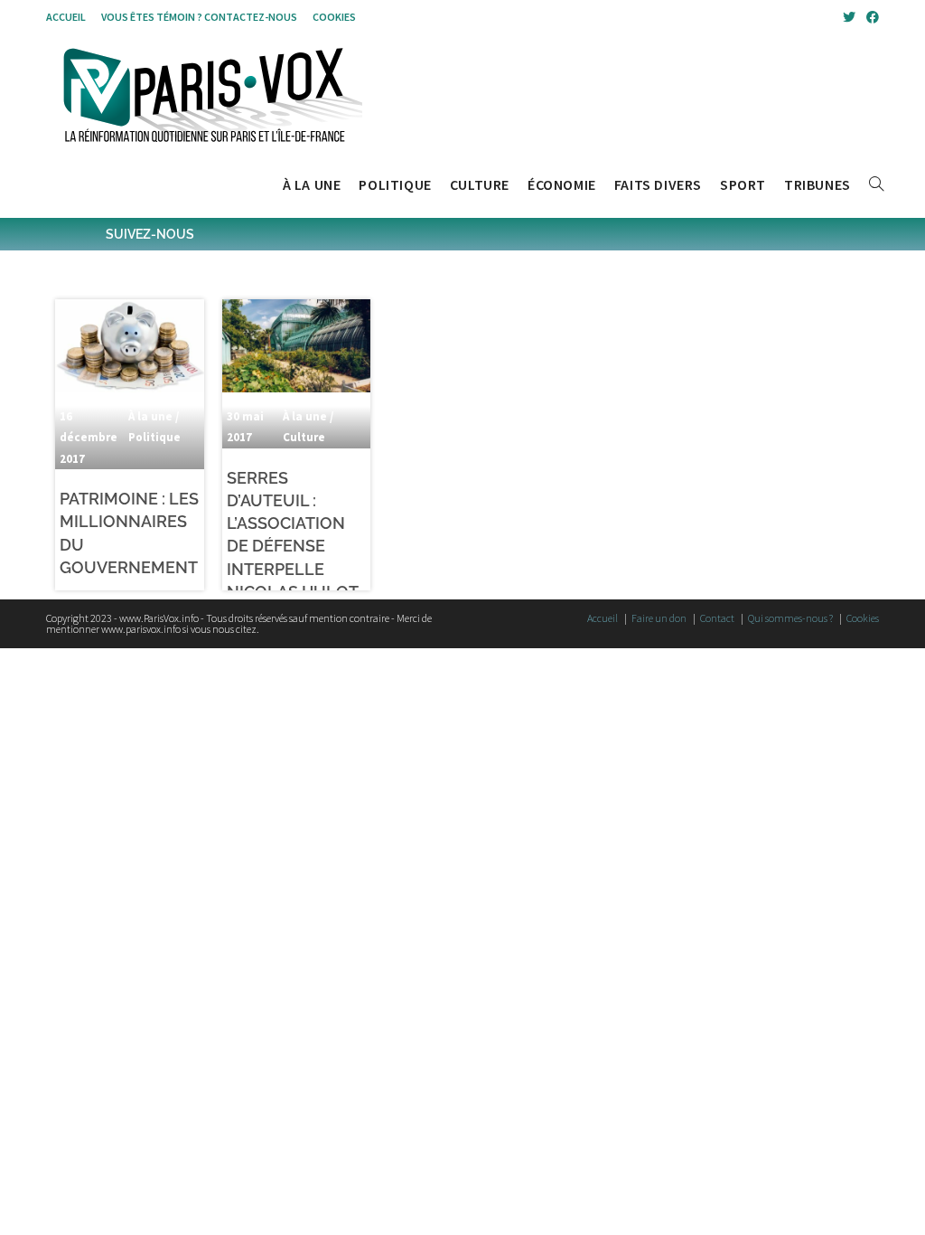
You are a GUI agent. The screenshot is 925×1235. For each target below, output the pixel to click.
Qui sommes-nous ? (790, 618)
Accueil (66, 17)
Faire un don (659, 618)
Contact (717, 618)
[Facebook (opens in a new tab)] (870, 17)
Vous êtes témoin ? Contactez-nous (199, 17)
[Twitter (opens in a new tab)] (849, 17)
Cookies (334, 17)
